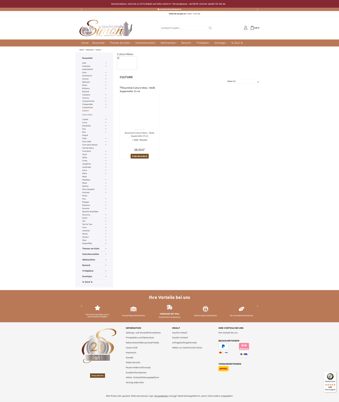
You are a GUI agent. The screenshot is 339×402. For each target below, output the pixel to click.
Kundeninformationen (136, 372)
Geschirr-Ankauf (179, 332)
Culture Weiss (87, 115)
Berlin (84, 85)
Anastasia (86, 66)
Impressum (131, 352)
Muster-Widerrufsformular (138, 367)
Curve (84, 122)
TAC (84, 221)
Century (85, 98)
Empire (85, 135)
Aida (84, 63)
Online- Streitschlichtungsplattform (142, 377)
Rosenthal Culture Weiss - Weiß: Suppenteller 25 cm (140, 134)
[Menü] (334, 373)
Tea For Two (87, 224)
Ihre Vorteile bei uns (228, 332)
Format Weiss (88, 148)
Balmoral (86, 82)
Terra (84, 227)
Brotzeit (85, 91)
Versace (85, 237)
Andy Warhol (87, 69)
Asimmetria (87, 76)
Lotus (84, 170)
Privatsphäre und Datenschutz (140, 337)
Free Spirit (86, 151)
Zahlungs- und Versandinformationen (143, 332)
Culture (85, 111)
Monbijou (86, 180)
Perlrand (85, 192)
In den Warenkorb (139, 156)
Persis (84, 196)
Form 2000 (86, 142)
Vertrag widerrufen (98, 375)
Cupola (85, 119)
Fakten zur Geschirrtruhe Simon (187, 347)
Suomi (84, 218)
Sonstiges (87, 276)
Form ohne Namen (90, 145)
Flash (84, 138)
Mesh (84, 177)
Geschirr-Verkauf (180, 337)
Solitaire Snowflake (90, 211)
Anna (84, 72)
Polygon (85, 202)
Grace (84, 154)
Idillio (84, 157)
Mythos (85, 186)
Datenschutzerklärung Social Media (142, 342)
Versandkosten (161, 396)
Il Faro (84, 161)
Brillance (86, 88)
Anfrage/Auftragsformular (184, 342)
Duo (84, 129)
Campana (86, 95)
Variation (86, 231)
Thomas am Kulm (90, 248)
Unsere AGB (131, 347)
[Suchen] (210, 28)
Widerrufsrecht (133, 362)
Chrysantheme (88, 101)
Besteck (86, 265)
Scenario (85, 208)
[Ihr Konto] (246, 28)
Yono (84, 240)
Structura (86, 215)
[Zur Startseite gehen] (105, 28)
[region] (169, 4)
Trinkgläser (88, 271)
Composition (87, 107)
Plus (84, 199)
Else (84, 132)
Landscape (86, 167)
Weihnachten (88, 259)
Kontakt (129, 357)
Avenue (85, 79)
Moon (84, 183)
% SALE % (87, 282)
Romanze (86, 205)
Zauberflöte (87, 243)
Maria (84, 173)
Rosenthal (87, 58)
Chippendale (87, 104)
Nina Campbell (88, 189)
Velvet (85, 234)
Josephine (86, 164)
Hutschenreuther (90, 254)
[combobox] (183, 28)
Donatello (86, 126)
